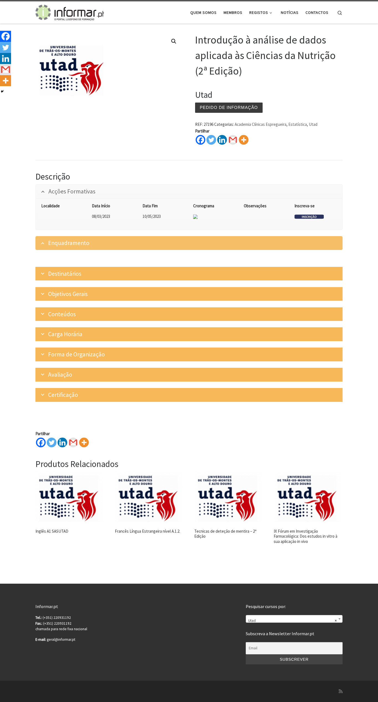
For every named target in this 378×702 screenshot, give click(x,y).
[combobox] (294, 619)
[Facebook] (200, 140)
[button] (174, 41)
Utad (313, 124)
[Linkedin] (222, 140)
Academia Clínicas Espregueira (260, 124)
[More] (243, 140)
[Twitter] (211, 140)
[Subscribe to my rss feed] (341, 691)
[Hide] (2, 91)
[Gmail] (73, 442)
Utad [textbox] (292, 620)
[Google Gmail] (233, 140)
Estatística (297, 124)
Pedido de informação (229, 107)
